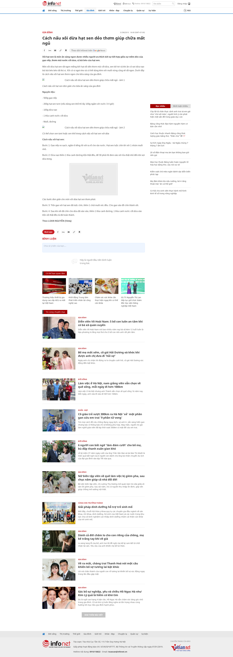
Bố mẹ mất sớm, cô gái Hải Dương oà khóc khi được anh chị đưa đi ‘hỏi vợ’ (109, 354)
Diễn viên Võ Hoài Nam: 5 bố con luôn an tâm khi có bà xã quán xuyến (110, 323)
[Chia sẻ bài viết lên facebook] (44, 50)
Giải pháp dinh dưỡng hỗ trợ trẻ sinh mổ (105, 507)
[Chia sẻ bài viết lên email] (55, 50)
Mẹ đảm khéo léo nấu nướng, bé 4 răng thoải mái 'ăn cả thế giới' (168, 182)
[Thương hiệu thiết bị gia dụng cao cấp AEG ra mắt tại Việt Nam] (54, 286)
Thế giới (79, 10)
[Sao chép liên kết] (61, 50)
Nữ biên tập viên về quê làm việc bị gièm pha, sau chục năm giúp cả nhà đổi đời (111, 477)
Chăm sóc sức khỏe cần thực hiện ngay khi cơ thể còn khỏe (106, 300)
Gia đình (90, 10)
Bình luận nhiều (180, 106)
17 (183, 136)
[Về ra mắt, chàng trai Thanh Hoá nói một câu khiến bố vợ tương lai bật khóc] (58, 570)
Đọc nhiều (160, 106)
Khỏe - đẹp (114, 10)
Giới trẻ (101, 10)
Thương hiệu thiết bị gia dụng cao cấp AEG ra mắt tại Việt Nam (53, 300)
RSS (189, 10)
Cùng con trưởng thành (90, 503)
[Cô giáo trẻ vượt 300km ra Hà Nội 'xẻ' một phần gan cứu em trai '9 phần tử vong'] (58, 420)
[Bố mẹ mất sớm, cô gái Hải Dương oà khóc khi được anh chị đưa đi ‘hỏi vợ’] (58, 359)
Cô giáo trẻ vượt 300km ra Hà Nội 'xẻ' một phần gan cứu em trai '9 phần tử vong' (110, 415)
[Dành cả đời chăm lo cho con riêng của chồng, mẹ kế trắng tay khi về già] (58, 541)
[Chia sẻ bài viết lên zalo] (50, 50)
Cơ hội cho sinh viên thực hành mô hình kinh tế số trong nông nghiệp (168, 192)
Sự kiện (152, 10)
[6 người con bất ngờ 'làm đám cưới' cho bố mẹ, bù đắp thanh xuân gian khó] (58, 451)
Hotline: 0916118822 (142, 3)
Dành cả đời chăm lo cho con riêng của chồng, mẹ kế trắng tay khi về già (111, 537)
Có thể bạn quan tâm (55, 273)
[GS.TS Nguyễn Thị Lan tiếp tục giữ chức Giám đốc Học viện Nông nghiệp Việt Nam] (133, 286)
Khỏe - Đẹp (83, 410)
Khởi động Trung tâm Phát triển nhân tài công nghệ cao (80, 300)
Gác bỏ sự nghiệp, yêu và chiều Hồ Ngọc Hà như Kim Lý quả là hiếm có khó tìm (110, 593)
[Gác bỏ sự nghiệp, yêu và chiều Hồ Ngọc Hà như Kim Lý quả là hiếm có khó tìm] (58, 598)
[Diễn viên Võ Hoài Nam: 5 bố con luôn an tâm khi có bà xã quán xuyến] (58, 328)
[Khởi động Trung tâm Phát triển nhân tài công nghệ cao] (80, 286)
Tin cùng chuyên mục (55, 312)
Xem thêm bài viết (93, 615)
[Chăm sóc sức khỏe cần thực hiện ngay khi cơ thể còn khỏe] (107, 286)
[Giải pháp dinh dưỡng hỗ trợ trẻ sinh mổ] (58, 513)
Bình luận (48, 232)
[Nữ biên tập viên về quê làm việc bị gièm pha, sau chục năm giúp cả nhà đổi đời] (58, 482)
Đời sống (52, 10)
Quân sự (141, 10)
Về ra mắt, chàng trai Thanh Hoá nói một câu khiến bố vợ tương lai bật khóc (108, 565)
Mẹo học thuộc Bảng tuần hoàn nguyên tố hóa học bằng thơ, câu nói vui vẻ (169, 163)
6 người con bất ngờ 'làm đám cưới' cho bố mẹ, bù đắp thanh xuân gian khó (110, 446)
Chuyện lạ (128, 10)
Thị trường (66, 10)
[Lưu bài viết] (66, 50)
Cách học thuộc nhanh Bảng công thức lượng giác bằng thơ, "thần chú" (167, 134)
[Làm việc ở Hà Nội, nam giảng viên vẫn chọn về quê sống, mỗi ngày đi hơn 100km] (58, 389)
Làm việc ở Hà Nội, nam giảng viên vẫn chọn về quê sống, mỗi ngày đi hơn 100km (109, 385)
